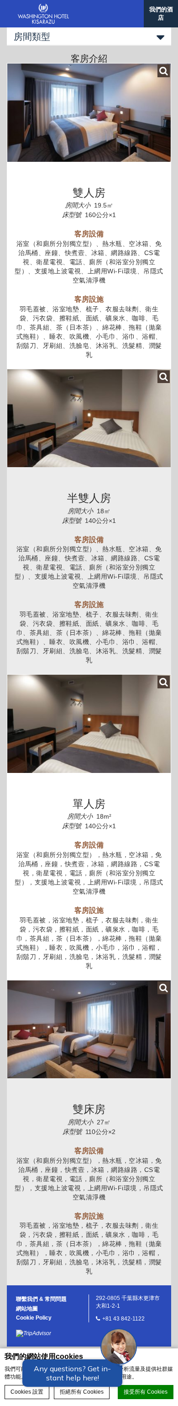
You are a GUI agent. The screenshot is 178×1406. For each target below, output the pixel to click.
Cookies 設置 (26, 1392)
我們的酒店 (161, 13)
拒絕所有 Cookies (82, 1392)
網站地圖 (27, 1308)
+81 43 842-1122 (123, 1318)
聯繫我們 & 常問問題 (41, 1299)
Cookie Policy (34, 1318)
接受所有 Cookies (146, 1392)
